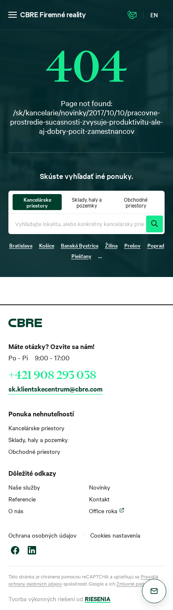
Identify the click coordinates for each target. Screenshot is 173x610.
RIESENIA (97, 598)
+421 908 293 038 (52, 375)
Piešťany (81, 255)
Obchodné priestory (34, 451)
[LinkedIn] (32, 551)
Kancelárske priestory (36, 428)
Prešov (132, 245)
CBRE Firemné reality (53, 14)
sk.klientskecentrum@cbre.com (55, 388)
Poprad (155, 245)
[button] (154, 591)
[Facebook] (15, 551)
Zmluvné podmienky (137, 583)
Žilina (111, 245)
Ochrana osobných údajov (42, 535)
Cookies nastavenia (115, 535)
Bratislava (20, 245)
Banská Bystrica (79, 245)
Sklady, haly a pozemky (38, 439)
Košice (46, 245)
